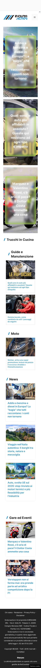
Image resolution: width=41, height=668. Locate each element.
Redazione (18, 612)
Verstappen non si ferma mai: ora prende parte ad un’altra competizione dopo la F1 (20, 586)
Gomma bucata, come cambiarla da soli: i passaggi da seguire (19, 319)
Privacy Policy (29, 612)
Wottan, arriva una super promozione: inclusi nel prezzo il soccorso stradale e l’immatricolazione (20, 363)
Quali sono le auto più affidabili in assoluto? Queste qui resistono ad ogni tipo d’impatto (20, 286)
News (11, 387)
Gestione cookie (35, 666)
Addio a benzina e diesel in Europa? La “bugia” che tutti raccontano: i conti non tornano (20, 60)
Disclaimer (20, 615)
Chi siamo (9, 612)
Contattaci (20, 652)
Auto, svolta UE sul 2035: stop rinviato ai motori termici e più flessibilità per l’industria (20, 489)
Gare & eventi (14, 525)
